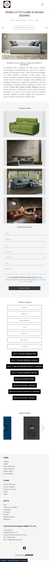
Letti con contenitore (10, 507)
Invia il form (24, 288)
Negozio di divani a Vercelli (24, 398)
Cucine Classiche (9, 484)
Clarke (37, 20)
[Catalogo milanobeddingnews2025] (31, 428)
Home (12, 20)
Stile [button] (24, 327)
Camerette (7, 510)
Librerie (6, 461)
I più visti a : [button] (24, 340)
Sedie (5, 494)
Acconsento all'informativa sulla (25, 277)
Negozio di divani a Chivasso (24, 385)
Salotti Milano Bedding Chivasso (24, 360)
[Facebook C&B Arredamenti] (24, 548)
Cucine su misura (9, 489)
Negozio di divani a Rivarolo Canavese (24, 391)
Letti (4, 505)
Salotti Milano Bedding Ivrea (24, 354)
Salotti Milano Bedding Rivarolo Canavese (24, 366)
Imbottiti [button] (24, 314)
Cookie (10, 560)
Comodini (6, 512)
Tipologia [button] (24, 333)
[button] (6, 428)
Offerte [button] (24, 346)
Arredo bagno (8, 471)
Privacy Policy (39, 279)
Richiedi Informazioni (24, 28)
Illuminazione (8, 474)
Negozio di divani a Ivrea (24, 379)
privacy (39, 277)
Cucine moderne (9, 487)
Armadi (6, 514)
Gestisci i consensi (21, 560)
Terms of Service (23, 281)
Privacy (3, 560)
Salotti (30, 20)
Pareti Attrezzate (9, 466)
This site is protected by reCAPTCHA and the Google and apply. (25, 280)
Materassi (6, 519)
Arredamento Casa (20, 20)
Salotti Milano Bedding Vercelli (24, 373)
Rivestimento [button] (24, 320)
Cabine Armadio (9, 517)
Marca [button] (24, 307)
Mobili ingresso (8, 469)
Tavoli (5, 492)
